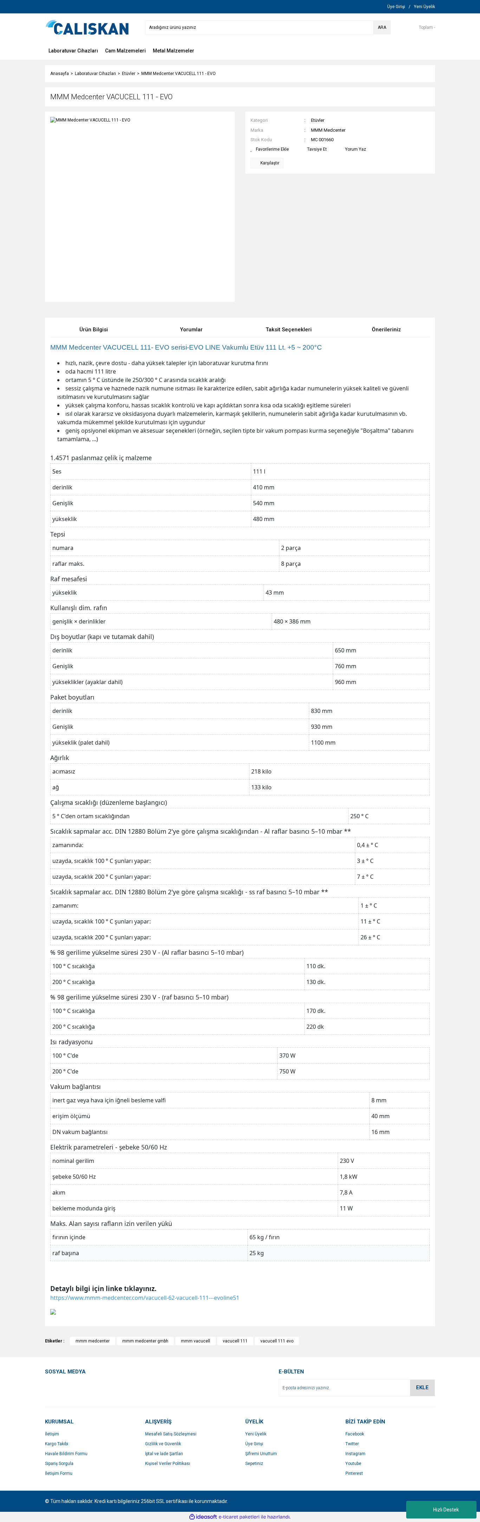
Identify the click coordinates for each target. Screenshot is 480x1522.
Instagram (355, 1453)
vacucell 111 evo (276, 1341)
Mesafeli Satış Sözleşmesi (170, 1434)
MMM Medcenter (328, 130)
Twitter (352, 1443)
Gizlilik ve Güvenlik (163, 1443)
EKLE (422, 1387)
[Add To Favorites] (270, 149)
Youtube (353, 1463)
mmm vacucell (195, 1341)
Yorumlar (191, 329)
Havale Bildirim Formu (66, 1453)
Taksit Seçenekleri (289, 329)
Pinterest (354, 1473)
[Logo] (87, 27)
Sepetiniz (254, 1463)
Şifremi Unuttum (261, 1453)
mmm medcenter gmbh (145, 1341)
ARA (382, 27)
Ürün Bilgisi (93, 329)
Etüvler (317, 120)
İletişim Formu (58, 1473)
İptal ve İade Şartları (164, 1453)
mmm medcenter (93, 1341)
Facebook (354, 1434)
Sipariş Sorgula (59, 1463)
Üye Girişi (254, 1443)
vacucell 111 (235, 1341)
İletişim (52, 1434)
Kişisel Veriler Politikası (167, 1463)
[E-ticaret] (239, 1517)
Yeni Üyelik (255, 1434)
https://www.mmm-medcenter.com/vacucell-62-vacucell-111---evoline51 (144, 1298)
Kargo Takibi (56, 1443)
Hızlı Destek (446, 1509)
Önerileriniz (386, 329)
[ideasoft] (203, 1517)
